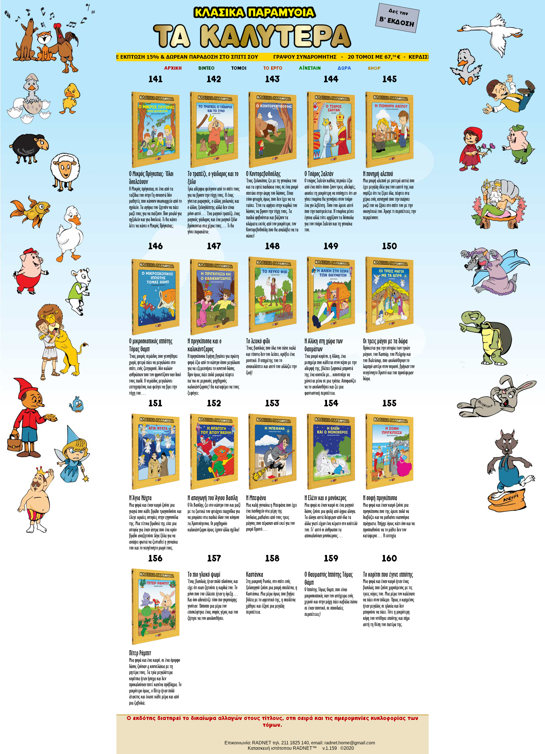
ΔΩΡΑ (344, 68)
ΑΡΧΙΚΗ (173, 68)
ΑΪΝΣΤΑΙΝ (310, 68)
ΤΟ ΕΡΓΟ (272, 68)
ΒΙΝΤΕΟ (206, 68)
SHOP (374, 68)
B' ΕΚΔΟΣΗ (396, 22)
